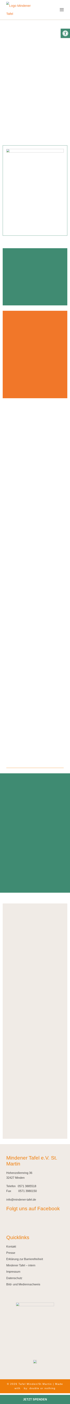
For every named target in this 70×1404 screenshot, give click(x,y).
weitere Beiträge (35, 760)
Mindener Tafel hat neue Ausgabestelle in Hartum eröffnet (28, 698)
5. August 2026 (16, 686)
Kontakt (11, 1246)
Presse (10, 1252)
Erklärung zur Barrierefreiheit (24, 1259)
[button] (65, 33)
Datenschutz (14, 1278)
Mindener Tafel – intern (20, 1265)
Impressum (13, 1271)
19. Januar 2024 (17, 566)
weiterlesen (23, 621)
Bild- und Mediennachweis (23, 1284)
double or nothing (42, 1388)
